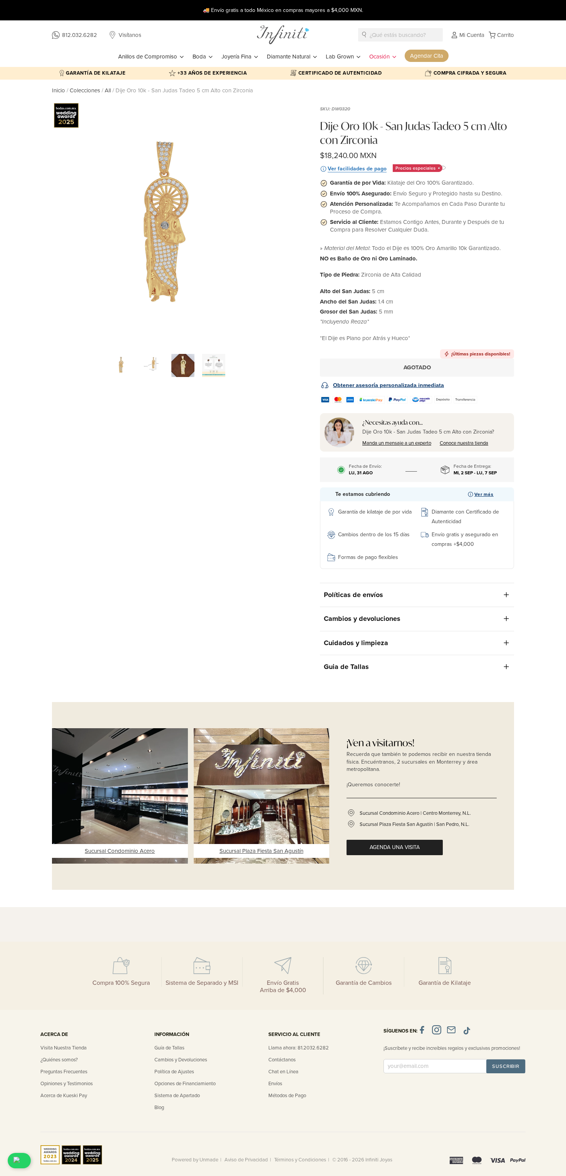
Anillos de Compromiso (148, 56)
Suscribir (505, 1066)
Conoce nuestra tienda (464, 443)
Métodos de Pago (287, 1096)
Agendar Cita (426, 55)
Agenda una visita (395, 847)
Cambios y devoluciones (362, 618)
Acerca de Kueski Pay (63, 1096)
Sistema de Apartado (177, 1096)
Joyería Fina (237, 56)
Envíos (275, 1084)
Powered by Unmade (195, 1160)
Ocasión (380, 56)
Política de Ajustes (174, 1072)
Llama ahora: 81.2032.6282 (298, 1048)
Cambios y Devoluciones (180, 1060)
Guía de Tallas (169, 1048)
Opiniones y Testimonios (66, 1084)
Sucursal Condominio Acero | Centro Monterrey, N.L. (415, 813)
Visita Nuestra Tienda (63, 1048)
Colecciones (86, 90)
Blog (159, 1107)
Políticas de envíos (353, 595)
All (108, 90)
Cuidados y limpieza (356, 643)
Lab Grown (340, 56)
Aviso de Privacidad (246, 1160)
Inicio (59, 90)
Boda (200, 56)
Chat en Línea (283, 1072)
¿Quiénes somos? (59, 1060)
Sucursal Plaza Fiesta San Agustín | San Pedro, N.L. (414, 824)
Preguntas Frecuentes (63, 1072)
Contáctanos (282, 1060)
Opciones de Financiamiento (185, 1084)
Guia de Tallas (346, 666)
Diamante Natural (289, 56)
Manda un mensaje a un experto (396, 443)
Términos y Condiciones (300, 1160)
